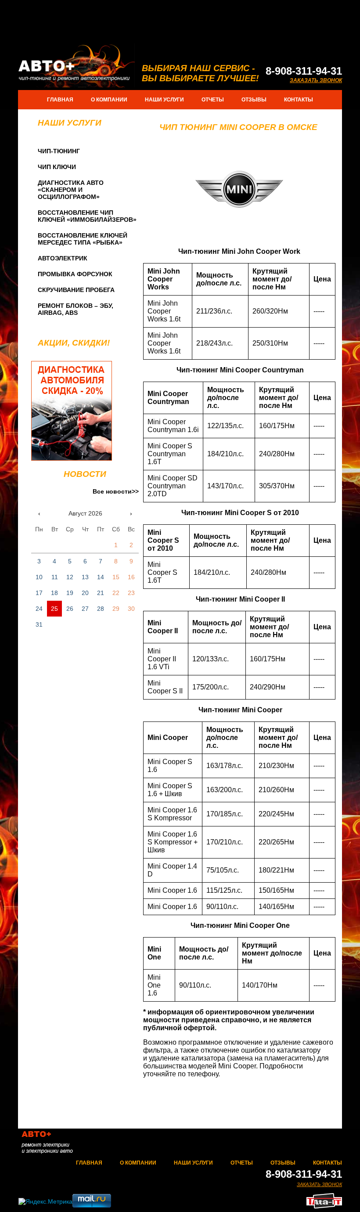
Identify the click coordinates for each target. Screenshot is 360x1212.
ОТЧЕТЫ (213, 100)
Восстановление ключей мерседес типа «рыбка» (82, 239)
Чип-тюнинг (59, 151)
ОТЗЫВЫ (253, 100)
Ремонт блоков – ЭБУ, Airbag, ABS (75, 309)
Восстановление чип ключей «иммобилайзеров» (87, 216)
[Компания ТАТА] (324, 1206)
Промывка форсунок (75, 274)
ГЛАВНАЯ (60, 100)
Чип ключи (57, 166)
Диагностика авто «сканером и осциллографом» (71, 189)
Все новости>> (116, 491)
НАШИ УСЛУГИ (164, 100)
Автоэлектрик (62, 258)
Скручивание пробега (76, 289)
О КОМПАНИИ (109, 100)
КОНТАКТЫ (298, 100)
